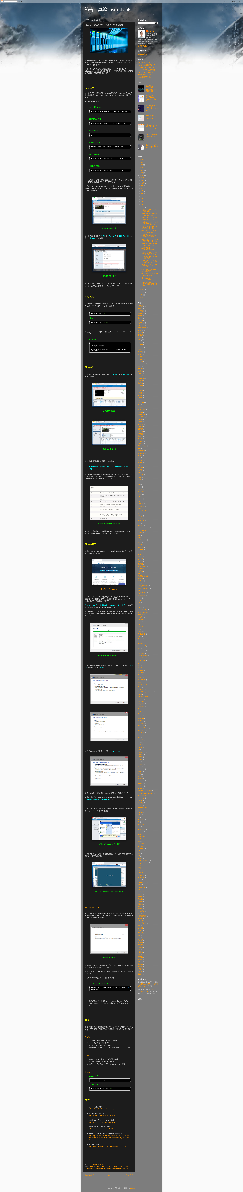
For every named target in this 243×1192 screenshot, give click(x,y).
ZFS (139, 337)
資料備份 (140, 344)
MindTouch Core (142, 684)
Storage (140, 359)
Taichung (140, 802)
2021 (141, 170)
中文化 (140, 356)
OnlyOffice (141, 718)
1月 (142, 207)
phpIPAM (140, 424)
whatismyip (141, 892)
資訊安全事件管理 (143, 576)
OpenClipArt (141, 723)
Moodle (140, 687)
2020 (141, 173)
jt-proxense (141, 875)
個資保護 (140, 899)
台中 (139, 913)
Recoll (139, 766)
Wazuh (140, 544)
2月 (142, 204)
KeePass (140, 503)
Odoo (139, 523)
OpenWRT (141, 735)
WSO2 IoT (141, 836)
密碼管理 (140, 431)
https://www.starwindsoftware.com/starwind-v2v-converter (109, 1146)
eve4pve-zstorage (143, 863)
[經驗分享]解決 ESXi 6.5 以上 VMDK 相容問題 (149, 274)
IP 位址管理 (141, 634)
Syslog (140, 455)
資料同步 (140, 393)
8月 (142, 188)
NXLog (140, 516)
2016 (141, 295)
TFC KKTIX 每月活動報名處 (146, 67)
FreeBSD (140, 441)
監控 (139, 937)
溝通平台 (140, 561)
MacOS (140, 352)
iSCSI (139, 554)
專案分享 (140, 462)
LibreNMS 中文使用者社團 (145, 72)
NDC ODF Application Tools (146, 692)
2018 (141, 289)
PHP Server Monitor (143, 528)
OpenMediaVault (143, 728)
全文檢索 (140, 901)
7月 (142, 191)
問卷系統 (140, 559)
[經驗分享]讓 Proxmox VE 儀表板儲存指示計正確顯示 (149, 240)
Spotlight (140, 788)
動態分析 (140, 906)
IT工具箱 (140, 639)
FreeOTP (140, 489)
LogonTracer (141, 660)
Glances (140, 388)
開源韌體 (140, 971)
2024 (141, 162)
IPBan (139, 496)
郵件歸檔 (140, 966)
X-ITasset (140, 851)
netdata (140, 421)
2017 (141, 292)
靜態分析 (140, 974)
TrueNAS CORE (142, 807)
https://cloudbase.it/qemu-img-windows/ (102, 1115)
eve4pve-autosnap (143, 860)
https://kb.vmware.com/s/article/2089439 (103, 1122)
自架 (139, 950)
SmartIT (140, 783)
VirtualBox (115, 1168)
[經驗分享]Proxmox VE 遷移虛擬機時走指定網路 (149, 244)
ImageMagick (142, 646)
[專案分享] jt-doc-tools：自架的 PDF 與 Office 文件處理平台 (152, 98)
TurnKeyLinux (142, 540)
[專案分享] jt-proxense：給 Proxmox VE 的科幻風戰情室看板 (151, 88)
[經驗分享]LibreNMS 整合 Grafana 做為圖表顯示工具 (152, 146)
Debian (140, 598)
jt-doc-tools (141, 872)
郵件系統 (140, 335)
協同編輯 (140, 426)
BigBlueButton (142, 593)
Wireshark (141, 848)
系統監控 (140, 323)
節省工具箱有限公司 (144, 62)
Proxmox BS (141, 414)
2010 (141, 297)
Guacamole (141, 626)
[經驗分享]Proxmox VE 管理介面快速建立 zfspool (149, 218)
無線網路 (140, 564)
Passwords (141, 754)
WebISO (140, 839)
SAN (139, 535)
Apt (139, 590)
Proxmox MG (142, 364)
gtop (139, 870)
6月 (142, 194)
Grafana (140, 443)
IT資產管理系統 (142, 446)
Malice (139, 675)
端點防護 (140, 945)
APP (139, 400)
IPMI (139, 636)
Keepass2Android (143, 655)
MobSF (140, 513)
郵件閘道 (140, 395)
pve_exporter (141, 887)
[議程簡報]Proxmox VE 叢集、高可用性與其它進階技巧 (149, 284)
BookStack (141, 402)
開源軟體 (127, 1166)
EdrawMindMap (142, 612)
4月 (142, 199)
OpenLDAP (141, 725)
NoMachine (141, 701)
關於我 (140, 470)
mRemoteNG (141, 882)
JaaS (139, 648)
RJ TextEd (140, 764)
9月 (142, 185)
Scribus (140, 776)
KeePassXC (141, 653)
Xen (139, 856)
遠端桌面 (140, 578)
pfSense (140, 557)
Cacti (139, 477)
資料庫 (140, 959)
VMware (125, 1168)
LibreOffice (141, 376)
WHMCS (140, 831)
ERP (139, 484)
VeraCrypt (141, 819)
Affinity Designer (143, 585)
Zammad (140, 549)
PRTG (139, 745)
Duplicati (140, 373)
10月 (143, 183)
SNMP (139, 366)
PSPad (140, 747)
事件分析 (140, 897)
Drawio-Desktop (142, 610)
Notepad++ (141, 704)
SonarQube (141, 453)
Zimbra (140, 330)
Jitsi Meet (140, 368)
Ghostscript (141, 619)
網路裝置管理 (142, 327)
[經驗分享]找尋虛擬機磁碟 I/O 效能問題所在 (148, 270)
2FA (139, 472)
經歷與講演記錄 (142, 54)
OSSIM (140, 711)
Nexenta (140, 699)
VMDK (120, 1168)
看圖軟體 (140, 940)
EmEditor (140, 614)
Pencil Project (142, 530)
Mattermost (141, 680)
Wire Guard (141, 846)
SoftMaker (141, 786)
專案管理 (140, 921)
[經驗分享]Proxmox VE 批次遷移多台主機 (149, 210)
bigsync (140, 858)
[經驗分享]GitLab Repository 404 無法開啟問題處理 (149, 235)
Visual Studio (141, 829)
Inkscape (140, 499)
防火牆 (140, 438)
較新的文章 (89, 1175)
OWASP (140, 716)
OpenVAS (140, 525)
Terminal (140, 805)
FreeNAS (140, 347)
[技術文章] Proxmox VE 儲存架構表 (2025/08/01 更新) (151, 126)
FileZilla (140, 487)
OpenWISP (141, 733)
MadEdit (140, 670)
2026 (141, 159)
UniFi (139, 815)
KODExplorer (141, 651)
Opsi (139, 737)
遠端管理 (140, 383)
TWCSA (140, 800)
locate (139, 880)
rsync (139, 889)
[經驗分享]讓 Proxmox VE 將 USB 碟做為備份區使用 (149, 223)
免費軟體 (104, 1166)
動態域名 (140, 909)
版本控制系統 (142, 566)
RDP (139, 762)
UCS (139, 458)
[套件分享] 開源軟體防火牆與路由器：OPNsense (151, 136)
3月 (142, 201)
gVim (139, 865)
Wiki (139, 841)
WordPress (141, 547)
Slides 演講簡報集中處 (144, 74)
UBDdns (140, 810)
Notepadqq (141, 706)
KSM (139, 501)
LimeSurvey (141, 506)
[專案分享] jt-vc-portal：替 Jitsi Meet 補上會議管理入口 (151, 117)
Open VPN (141, 721)
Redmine (140, 532)
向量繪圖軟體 (142, 916)
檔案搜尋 (140, 930)
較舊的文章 (128, 1175)
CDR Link (140, 475)
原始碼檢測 (141, 911)
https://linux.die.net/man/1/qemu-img (101, 1109)
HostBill (140, 631)
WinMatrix (141, 843)
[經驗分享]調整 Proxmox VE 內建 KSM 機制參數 (149, 248)
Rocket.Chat (141, 417)
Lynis (139, 663)
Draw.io (140, 607)
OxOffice (140, 412)
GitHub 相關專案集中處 (144, 77)
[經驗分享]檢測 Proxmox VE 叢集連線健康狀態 (149, 214)
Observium (141, 520)
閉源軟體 (116, 1166)
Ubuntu (140, 419)
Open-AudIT (141, 409)
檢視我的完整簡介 (143, 46)
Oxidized (140, 740)
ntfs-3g (140, 884)
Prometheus (141, 450)
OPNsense (141, 518)
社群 (139, 573)
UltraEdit (140, 812)
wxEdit (140, 894)
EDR (139, 482)
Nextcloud (141, 378)
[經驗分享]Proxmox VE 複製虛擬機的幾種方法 (149, 231)
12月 (143, 178)
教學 (139, 925)
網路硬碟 (140, 434)
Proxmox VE (92, 1168)
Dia (139, 602)
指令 (139, 465)
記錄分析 (140, 342)
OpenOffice (141, 730)
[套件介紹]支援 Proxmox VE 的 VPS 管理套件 (149, 278)
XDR (139, 853)
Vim (139, 822)
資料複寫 (140, 371)
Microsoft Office (142, 511)
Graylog (140, 349)
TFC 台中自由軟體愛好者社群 (146, 65)
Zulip (139, 552)
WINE (139, 834)
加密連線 (140, 904)
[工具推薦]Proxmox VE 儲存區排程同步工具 (149, 261)
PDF (139, 742)
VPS (139, 817)
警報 (139, 954)
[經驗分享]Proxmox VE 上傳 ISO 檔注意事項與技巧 (149, 253)
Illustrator (140, 643)
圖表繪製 (140, 429)
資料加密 (140, 957)
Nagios (140, 407)
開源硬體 (140, 969)
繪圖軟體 (140, 947)
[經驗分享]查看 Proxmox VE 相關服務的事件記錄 (149, 227)
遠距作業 (140, 436)
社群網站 (140, 942)
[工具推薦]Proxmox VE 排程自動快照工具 (149, 257)
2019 (141, 175)
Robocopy (141, 769)
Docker (140, 605)
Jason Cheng (152, 31)
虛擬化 (122, 1166)
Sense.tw (140, 778)
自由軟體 (98, 1166)
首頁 (109, 1175)
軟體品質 (140, 962)
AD (138, 583)
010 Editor (141, 581)
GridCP (140, 624)
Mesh (139, 682)
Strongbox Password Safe (145, 793)
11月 (143, 180)
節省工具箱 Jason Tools (107, 9)
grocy (139, 868)
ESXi (86, 1168)
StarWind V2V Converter (109, 589)
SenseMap (141, 781)
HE (138, 629)
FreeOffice (141, 491)
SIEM (139, 774)
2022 (141, 167)
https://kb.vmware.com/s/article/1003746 (103, 1129)
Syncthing (141, 798)
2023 (141, 165)
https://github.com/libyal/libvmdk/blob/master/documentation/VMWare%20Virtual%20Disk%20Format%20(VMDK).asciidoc (109, 1138)
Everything (141, 617)
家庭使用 (140, 918)
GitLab (140, 494)
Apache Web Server (143, 588)
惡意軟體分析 (142, 923)
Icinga (139, 641)
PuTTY (140, 757)
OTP (139, 713)
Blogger (132, 1188)
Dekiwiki (140, 600)
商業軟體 (110, 1166)
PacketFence (141, 752)
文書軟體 (140, 390)
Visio (139, 827)
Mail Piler (140, 672)
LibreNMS (140, 325)
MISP (139, 665)
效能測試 (140, 467)
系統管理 (140, 320)
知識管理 (140, 571)
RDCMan (140, 759)
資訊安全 (140, 318)
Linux (139, 340)
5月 (142, 196)
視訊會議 (140, 380)
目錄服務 (140, 569)
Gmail (139, 622)
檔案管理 (140, 933)
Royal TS (140, 771)
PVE (139, 749)
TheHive (140, 537)
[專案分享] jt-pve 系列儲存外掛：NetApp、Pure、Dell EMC (152, 108)
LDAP (139, 448)
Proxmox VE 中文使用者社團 (146, 70)
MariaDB (140, 677)
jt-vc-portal (141, 877)
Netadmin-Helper (143, 696)
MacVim (140, 667)
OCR (139, 708)
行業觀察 (140, 952)
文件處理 (140, 928)
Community (141, 595)
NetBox (140, 694)
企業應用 (92, 1166)
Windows (140, 354)
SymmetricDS (142, 795)
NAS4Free (140, 689)
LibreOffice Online (143, 658)
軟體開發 (140, 964)
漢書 (139, 935)
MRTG (139, 508)
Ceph (139, 479)
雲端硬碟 (140, 385)
